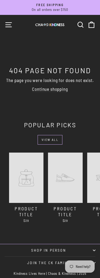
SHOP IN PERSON (48, 250)
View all (50, 139)
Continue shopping (50, 89)
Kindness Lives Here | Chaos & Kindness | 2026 (50, 273)
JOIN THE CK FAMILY (48, 262)
